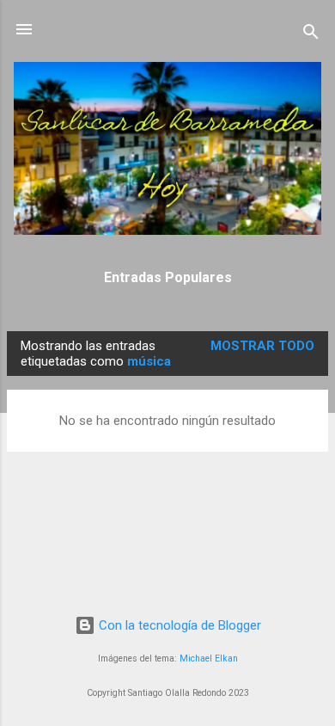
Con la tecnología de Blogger (178, 625)
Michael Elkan (209, 658)
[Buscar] (311, 35)
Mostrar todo (262, 346)
